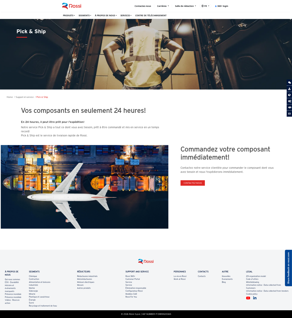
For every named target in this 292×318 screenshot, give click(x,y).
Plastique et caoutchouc (39, 297)
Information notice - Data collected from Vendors (267, 291)
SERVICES (125, 15)
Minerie (32, 294)
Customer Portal (132, 279)
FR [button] (205, 6)
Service (128, 282)
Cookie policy (251, 294)
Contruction (34, 279)
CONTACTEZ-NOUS (193, 183)
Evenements (227, 279)
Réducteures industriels (87, 276)
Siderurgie (33, 291)
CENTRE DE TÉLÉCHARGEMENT (151, 15)
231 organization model (256, 276)
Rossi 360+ (130, 276)
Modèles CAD (131, 294)
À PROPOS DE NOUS (105, 15)
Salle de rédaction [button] (184, 6)
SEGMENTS (84, 15)
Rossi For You (131, 297)
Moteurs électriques (85, 282)
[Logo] (146, 262)
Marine (32, 288)
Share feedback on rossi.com (288, 268)
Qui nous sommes (12, 279)
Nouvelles (226, 276)
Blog (224, 282)
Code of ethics (252, 279)
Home (10, 97)
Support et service (25, 97)
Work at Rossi (180, 279)
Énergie (32, 300)
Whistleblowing (252, 282)
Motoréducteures (84, 279)
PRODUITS (68, 15)
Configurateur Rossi (134, 291)
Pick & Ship (42, 97)
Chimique (33, 276)
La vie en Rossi (180, 276)
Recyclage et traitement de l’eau (43, 306)
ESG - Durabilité (12, 282)
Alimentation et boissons (39, 282)
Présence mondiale (13, 294)
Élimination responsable (135, 288)
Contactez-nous (143, 6)
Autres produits (84, 288)
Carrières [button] (162, 6)
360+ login (222, 6)
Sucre (31, 303)
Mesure (80, 285)
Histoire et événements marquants (10, 288)
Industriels (33, 285)
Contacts (202, 276)
